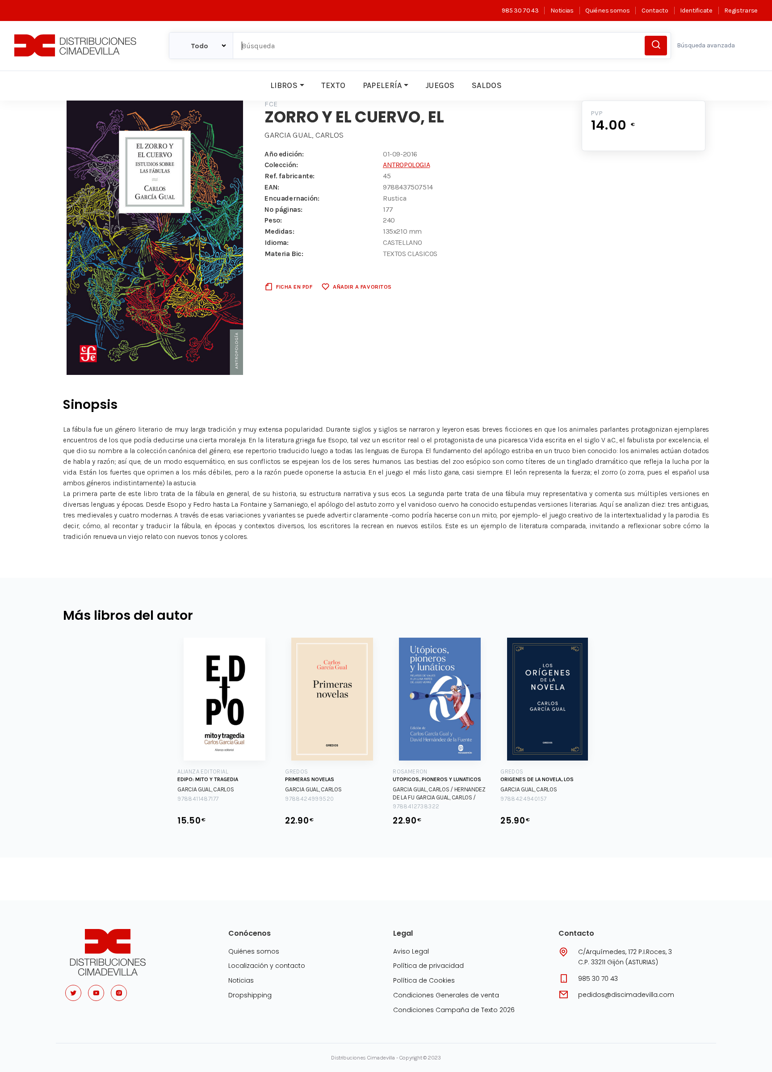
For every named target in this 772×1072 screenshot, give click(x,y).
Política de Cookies (424, 980)
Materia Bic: (283, 253)
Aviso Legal (411, 951)
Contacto (655, 10)
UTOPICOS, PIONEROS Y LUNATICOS (437, 779)
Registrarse (741, 10)
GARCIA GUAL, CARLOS (304, 135)
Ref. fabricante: (289, 176)
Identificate (696, 10)
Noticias (561, 10)
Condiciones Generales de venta (446, 995)
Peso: (272, 220)
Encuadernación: (291, 198)
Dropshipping (250, 995)
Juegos (439, 85)
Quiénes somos (607, 10)
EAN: (271, 187)
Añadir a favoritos (362, 286)
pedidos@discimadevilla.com (626, 994)
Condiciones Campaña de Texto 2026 (454, 1009)
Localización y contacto (266, 965)
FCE (270, 104)
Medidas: (279, 231)
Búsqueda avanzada (706, 45)
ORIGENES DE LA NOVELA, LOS (537, 779)
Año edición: (283, 154)
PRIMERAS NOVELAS (309, 779)
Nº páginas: (283, 209)
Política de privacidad (428, 965)
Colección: (281, 164)
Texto (333, 85)
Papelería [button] (382, 85)
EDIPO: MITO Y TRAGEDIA (207, 779)
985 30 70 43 (520, 10)
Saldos (487, 85)
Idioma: (276, 242)
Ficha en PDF (294, 286)
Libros (284, 85)
